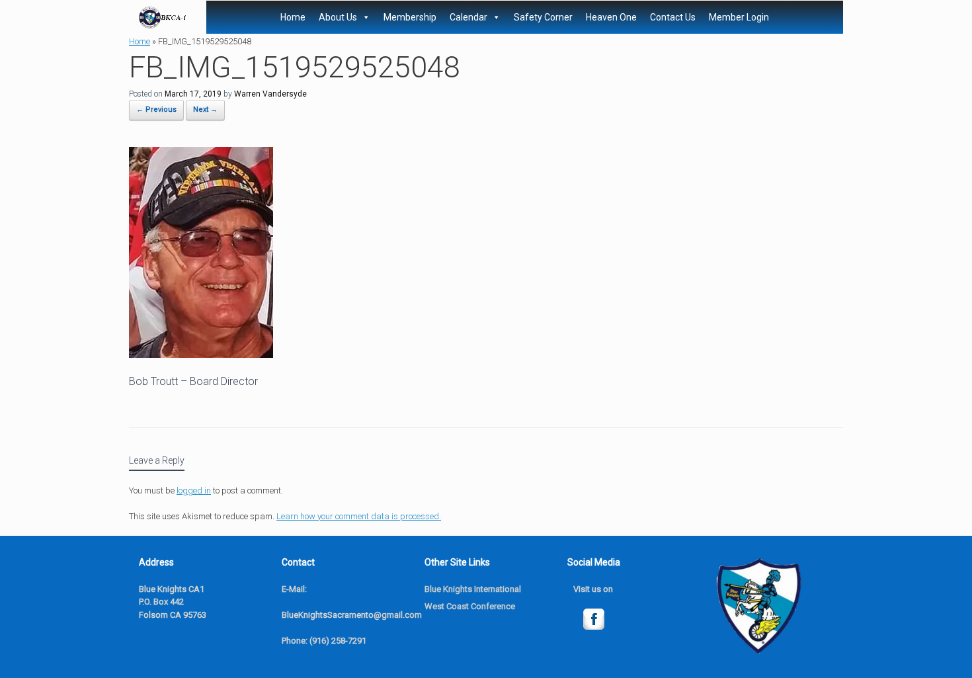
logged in (194, 490)
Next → (205, 109)
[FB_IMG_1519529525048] (201, 354)
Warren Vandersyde (270, 94)
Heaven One (611, 17)
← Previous (156, 109)
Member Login (739, 17)
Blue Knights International (473, 589)
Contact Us (673, 17)
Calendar (468, 17)
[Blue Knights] (162, 17)
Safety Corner (543, 17)
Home (292, 17)
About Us (338, 17)
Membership (410, 17)
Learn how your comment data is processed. (358, 516)
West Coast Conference (470, 606)
